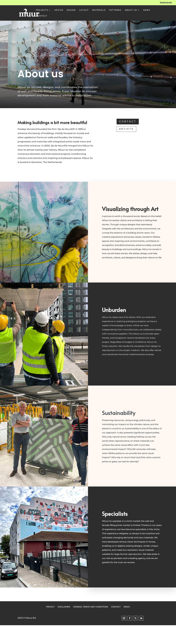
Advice (58, 10)
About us (131, 10)
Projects (42, 10)
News (146, 10)
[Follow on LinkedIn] (141, 618)
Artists (126, 129)
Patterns (115, 10)
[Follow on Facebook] (129, 618)
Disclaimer (64, 607)
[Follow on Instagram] (124, 618)
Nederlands (166, 3)
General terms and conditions (90, 607)
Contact (41, 16)
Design (71, 10)
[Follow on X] (135, 618)
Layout (84, 10)
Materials (99, 10)
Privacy (50, 607)
